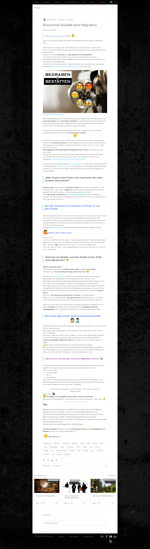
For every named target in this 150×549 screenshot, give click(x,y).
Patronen (59, 454)
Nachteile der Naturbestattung (103, 496)
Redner (85, 447)
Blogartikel (67, 454)
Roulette (46, 450)
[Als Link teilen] (56, 460)
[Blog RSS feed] (110, 541)
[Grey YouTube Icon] (111, 536)
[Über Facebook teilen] (44, 460)
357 (53, 454)
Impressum (74, 536)
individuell (46, 454)
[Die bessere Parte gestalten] (46, 486)
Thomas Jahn (47, 443)
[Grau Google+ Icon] (102, 536)
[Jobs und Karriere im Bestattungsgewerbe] (75, 486)
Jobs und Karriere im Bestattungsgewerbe (72, 497)
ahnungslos (100, 450)
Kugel (79, 450)
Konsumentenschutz (61, 450)
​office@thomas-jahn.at (44, 536)
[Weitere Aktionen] (106, 20)
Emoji (92, 450)
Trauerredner (65, 443)
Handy (62, 447)
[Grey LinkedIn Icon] (115, 536)
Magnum (85, 450)
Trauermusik (70, 447)
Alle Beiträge (37, 8)
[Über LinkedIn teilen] (52, 460)
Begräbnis (56, 443)
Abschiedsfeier (54, 447)
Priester (82, 443)
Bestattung (75, 443)
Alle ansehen (112, 475)
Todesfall (72, 450)
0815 (89, 443)
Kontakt (61, 536)
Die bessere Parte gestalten (45, 496)
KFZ (52, 450)
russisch (97, 447)
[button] (72, 2)
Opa (91, 447)
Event (101, 443)
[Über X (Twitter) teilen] (48, 460)
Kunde (45, 447)
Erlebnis (95, 443)
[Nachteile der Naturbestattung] (103, 486)
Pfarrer (78, 447)
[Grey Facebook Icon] (106, 536)
